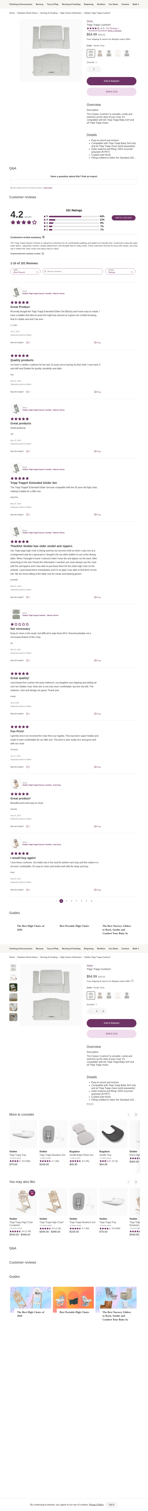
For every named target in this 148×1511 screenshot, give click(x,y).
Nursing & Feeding (71, 4)
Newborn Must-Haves (27, 13)
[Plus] (103, 1011)
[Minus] (90, 1011)
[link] (91, 53)
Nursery (40, 4)
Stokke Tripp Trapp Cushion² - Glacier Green (40, 615)
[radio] (13, 23)
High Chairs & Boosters (71, 13)
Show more (90, 1103)
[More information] (132, 981)
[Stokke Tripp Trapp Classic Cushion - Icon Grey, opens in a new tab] (15, 784)
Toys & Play (53, 4)
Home (12, 13)
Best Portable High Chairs (74, 925)
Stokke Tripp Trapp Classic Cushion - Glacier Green (43, 294)
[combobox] (25, 271)
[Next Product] (136, 1115)
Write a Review (115, 30)
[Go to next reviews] (91, 901)
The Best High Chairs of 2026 (30, 927)
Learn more (47, 188)
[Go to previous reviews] (56, 901)
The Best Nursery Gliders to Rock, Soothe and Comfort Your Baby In (116, 929)
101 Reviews (112, 28)
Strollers (101, 4)
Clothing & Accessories (20, 4)
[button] (74, 216)
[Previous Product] (129, 1115)
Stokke (90, 21)
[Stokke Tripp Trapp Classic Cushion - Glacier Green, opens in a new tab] (15, 292)
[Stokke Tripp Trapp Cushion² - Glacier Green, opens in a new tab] (15, 614)
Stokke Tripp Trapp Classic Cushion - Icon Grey (41, 785)
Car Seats (113, 4)
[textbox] (74, 182)
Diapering (89, 4)
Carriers (125, 4)
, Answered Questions (97, 30)
